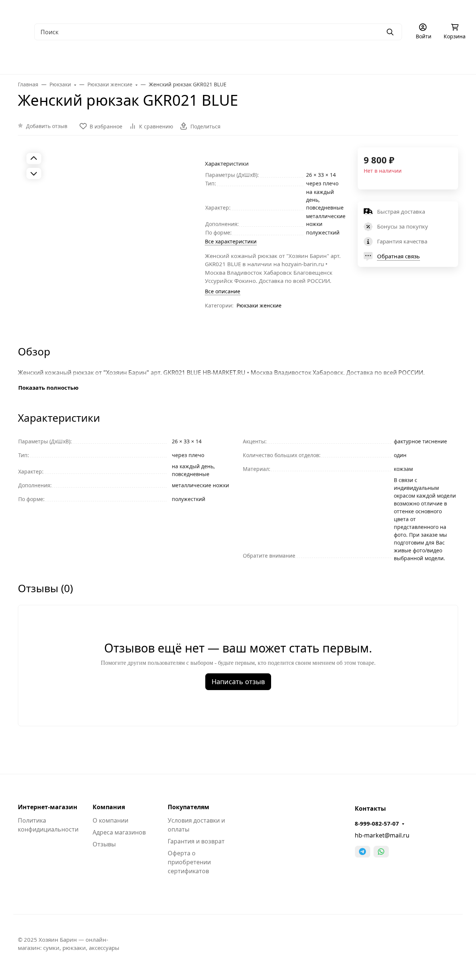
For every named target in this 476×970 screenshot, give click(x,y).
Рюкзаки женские (259, 305)
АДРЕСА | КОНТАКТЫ (77, 9)
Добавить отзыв (46, 126)
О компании (26, 9)
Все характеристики (231, 241)
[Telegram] (362, 852)
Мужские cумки (31, 59)
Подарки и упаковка (389, 59)
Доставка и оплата (169, 9)
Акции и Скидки (222, 9)
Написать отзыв (238, 681)
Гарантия (125, 9)
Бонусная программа (279, 9)
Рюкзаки (204, 59)
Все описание (222, 291)
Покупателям (188, 807)
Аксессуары (328, 59)
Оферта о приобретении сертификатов (189, 862)
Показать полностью (48, 387)
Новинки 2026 (454, 59)
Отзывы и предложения (346, 9)
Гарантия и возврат (196, 841)
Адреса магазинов (119, 832)
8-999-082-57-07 (377, 823)
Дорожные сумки (152, 59)
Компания (109, 807)
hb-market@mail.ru (382, 835)
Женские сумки (91, 59)
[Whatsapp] (381, 852)
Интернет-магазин (47, 807)
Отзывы (104, 844)
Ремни (287, 59)
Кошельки (247, 59)
